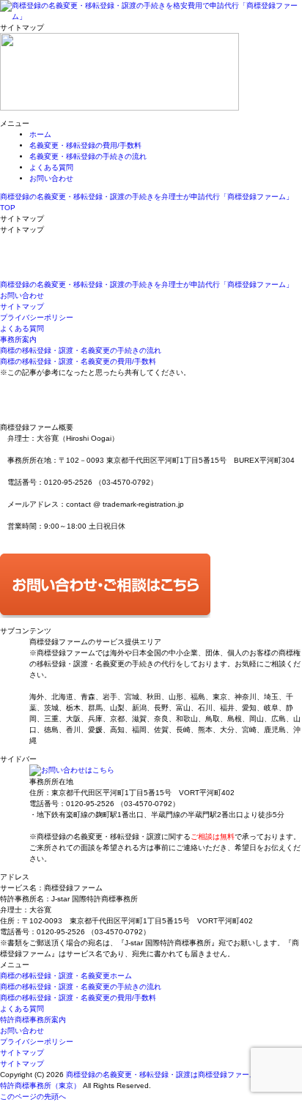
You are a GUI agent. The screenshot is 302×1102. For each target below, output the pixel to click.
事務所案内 (18, 339)
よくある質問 (51, 167)
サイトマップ (22, 306)
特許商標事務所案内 (33, 1020)
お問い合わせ (51, 178)
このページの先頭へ (33, 1096)
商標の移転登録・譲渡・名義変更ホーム (66, 976)
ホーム (40, 134)
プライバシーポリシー (36, 317)
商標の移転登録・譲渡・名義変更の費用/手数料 (78, 361)
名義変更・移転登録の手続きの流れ (88, 156)
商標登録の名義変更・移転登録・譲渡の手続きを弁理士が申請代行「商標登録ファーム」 (146, 284)
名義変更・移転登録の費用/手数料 (85, 145)
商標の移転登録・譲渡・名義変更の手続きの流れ (80, 350)
